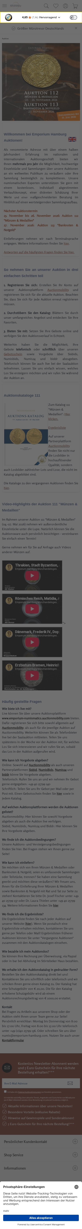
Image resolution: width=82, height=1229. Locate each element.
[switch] (73, 17)
